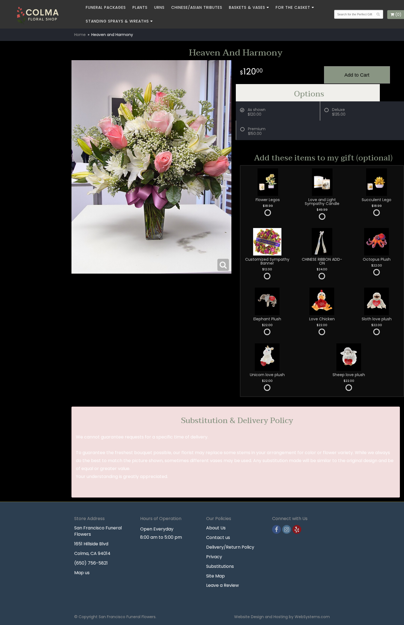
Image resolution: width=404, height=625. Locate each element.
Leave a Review (222, 585)
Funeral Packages (106, 7)
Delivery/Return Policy (230, 547)
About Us (216, 528)
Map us (82, 573)
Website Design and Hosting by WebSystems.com (282, 617)
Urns (159, 7)
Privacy (214, 557)
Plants (140, 7)
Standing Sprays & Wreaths (117, 21)
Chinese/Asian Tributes (196, 7)
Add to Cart (356, 75)
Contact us (218, 537)
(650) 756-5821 (91, 563)
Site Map (215, 576)
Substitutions (220, 566)
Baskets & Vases (247, 7)
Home (80, 34)
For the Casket (293, 7)
